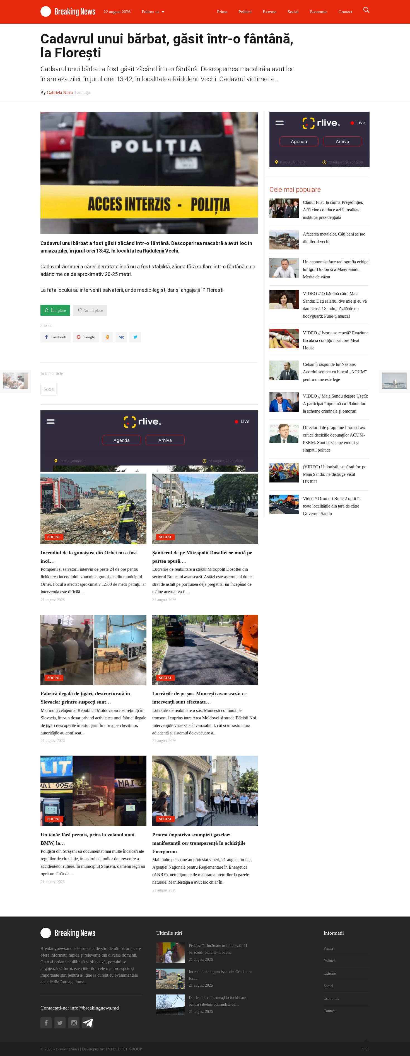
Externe (269, 11)
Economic (318, 11)
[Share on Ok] (107, 337)
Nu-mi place (92, 310)
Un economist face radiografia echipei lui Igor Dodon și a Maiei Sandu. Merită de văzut (336, 269)
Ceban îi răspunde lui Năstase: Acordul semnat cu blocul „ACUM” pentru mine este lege (335, 372)
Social (293, 11)
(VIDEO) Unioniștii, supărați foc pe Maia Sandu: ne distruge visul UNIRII (334, 474)
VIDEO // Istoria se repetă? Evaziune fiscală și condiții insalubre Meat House (335, 340)
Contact (345, 11)
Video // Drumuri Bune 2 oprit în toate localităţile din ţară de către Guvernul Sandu (332, 506)
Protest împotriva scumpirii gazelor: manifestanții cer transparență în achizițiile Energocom (198, 843)
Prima (222, 11)
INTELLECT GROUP (124, 1049)
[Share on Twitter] (135, 337)
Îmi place (58, 310)
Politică (245, 11)
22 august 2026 (117, 11)
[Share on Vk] (121, 337)
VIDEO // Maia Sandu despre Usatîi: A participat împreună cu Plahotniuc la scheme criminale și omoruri (335, 403)
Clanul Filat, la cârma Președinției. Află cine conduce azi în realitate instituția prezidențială (333, 210)
